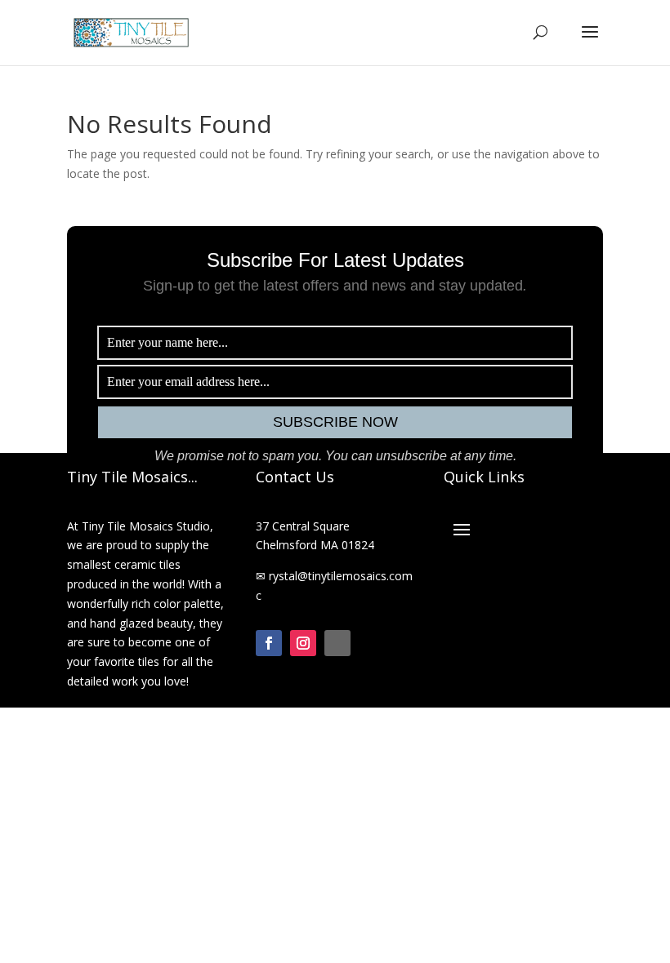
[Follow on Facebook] (269, 643)
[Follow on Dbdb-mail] (337, 643)
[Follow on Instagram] (303, 643)
